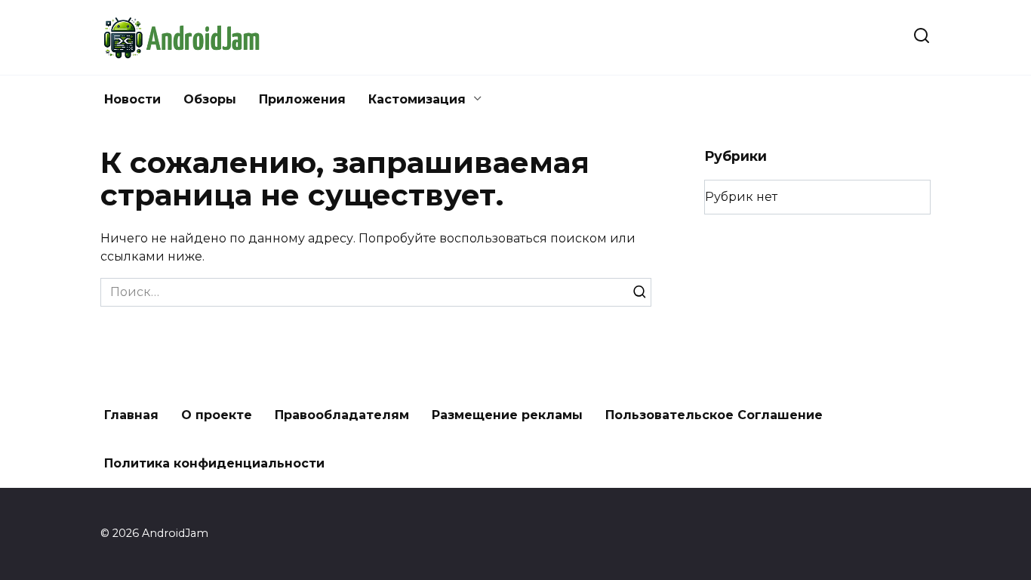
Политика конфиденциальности (214, 463)
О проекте (216, 415)
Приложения (302, 99)
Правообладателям (342, 415)
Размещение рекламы (507, 415)
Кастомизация (417, 99)
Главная (131, 415)
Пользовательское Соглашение (714, 415)
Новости (132, 99)
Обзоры (209, 99)
